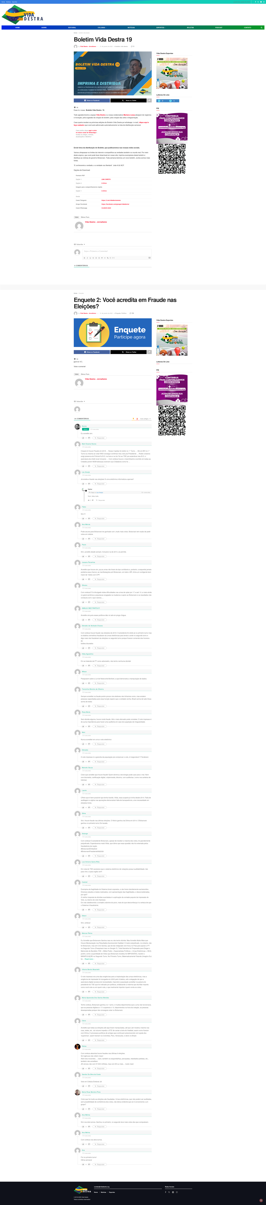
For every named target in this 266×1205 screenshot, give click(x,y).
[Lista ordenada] (96, 258)
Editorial (72, 27)
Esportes (14, 2)
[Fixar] (93, 258)
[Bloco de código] (104, 258)
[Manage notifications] (261, 1200)
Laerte (84, 790)
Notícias (8, 2)
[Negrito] (84, 258)
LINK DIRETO (106, 179)
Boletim (190, 27)
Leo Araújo (100, 492)
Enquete (81, 293)
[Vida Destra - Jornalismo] (79, 225)
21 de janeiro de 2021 (106, 46)
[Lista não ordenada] (99, 258)
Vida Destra (84, 1197)
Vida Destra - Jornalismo (88, 46)
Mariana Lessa (129, 115)
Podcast (218, 27)
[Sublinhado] (90, 258)
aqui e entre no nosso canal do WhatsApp (86, 131)
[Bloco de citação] (101, 258)
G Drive (104, 183)
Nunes (84, 426)
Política (123, 313)
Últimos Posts (85, 217)
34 (133, 313)
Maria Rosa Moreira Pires (91, 1092)
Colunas (101, 27)
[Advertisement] (214, 14)
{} (110, 258)
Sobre (44, 27)
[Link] (107, 258)
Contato (247, 27)
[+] (113, 258)
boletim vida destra (84, 33)
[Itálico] (87, 258)
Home (3, 2)
